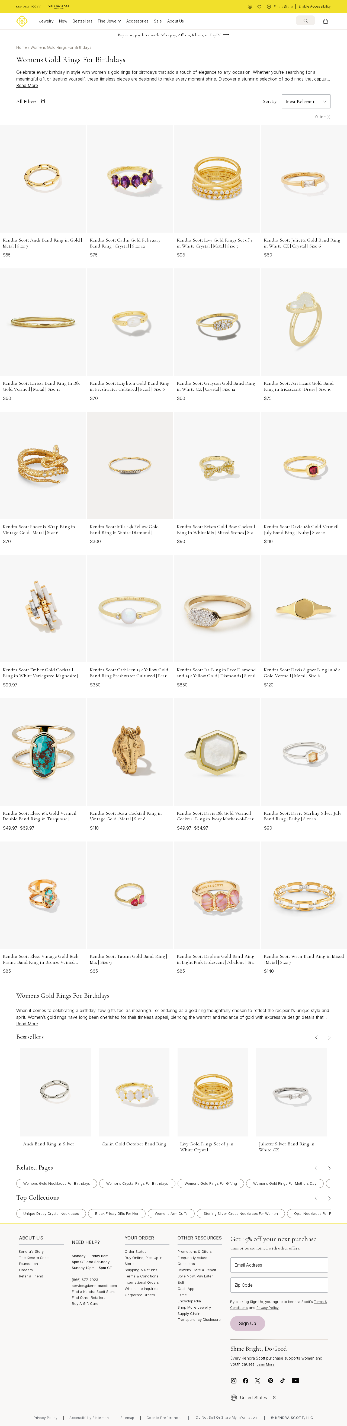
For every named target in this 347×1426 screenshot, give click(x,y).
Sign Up (247, 1323)
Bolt (181, 1282)
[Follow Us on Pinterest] (270, 1380)
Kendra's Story (31, 1251)
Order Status (135, 1251)
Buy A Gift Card (85, 1303)
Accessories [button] (137, 21)
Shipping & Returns (141, 1270)
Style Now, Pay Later (195, 1276)
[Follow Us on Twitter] (258, 1380)
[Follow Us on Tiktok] (282, 1380)
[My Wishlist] (259, 7)
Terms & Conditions (141, 1276)
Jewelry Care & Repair (197, 1270)
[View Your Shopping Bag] (325, 21)
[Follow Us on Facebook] (245, 1380)
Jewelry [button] (46, 21)
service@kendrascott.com (94, 1285)
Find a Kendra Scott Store (93, 1291)
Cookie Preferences (164, 1417)
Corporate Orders (140, 1295)
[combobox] (305, 20)
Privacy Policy (267, 1308)
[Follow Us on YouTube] (295, 1380)
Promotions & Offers (195, 1251)
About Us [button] (175, 21)
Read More (27, 85)
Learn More (265, 1364)
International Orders (142, 1282)
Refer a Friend (31, 1276)
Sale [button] (158, 21)
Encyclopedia (189, 1301)
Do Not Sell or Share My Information (226, 1417)
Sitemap (127, 1418)
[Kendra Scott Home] (28, 7)
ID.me (182, 1295)
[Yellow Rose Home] (59, 7)
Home (22, 47)
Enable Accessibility (315, 6)
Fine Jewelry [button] (109, 21)
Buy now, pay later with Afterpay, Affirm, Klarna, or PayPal (169, 35)
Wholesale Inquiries (141, 1288)
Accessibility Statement (89, 1418)
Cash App (186, 1288)
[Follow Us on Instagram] (233, 1380)
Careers (26, 1270)
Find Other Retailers (88, 1297)
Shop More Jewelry (194, 1307)
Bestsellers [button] (82, 21)
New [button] (63, 21)
